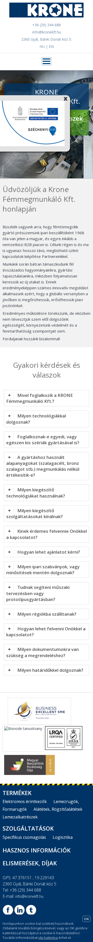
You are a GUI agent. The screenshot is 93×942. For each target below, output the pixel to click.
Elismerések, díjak (30, 863)
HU (42, 46)
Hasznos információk (37, 850)
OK (86, 919)
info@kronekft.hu (46, 32)
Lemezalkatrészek (20, 817)
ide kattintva (48, 937)
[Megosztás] (8, 913)
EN (51, 46)
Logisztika (63, 837)
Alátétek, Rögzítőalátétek (58, 809)
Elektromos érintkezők (25, 801)
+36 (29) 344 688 (46, 24)
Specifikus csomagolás (24, 837)
